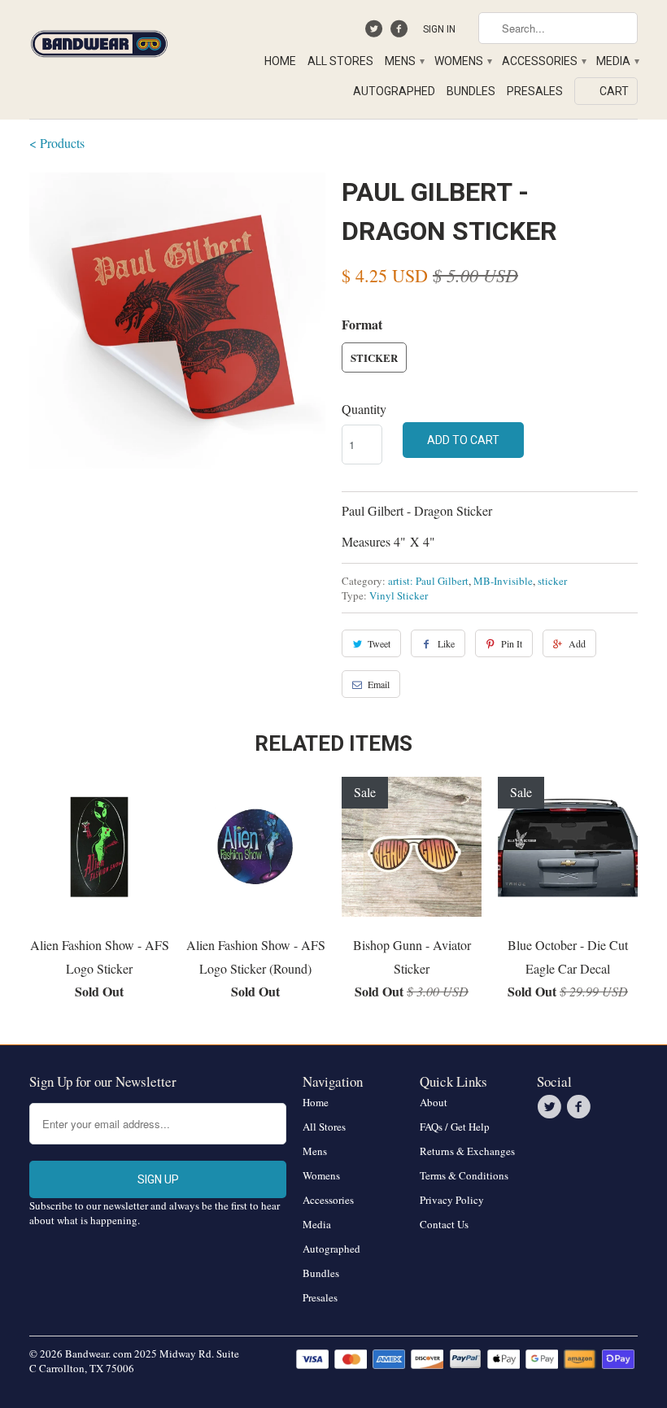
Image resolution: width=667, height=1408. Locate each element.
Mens (404, 61)
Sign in (439, 29)
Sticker (374, 357)
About (433, 1102)
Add (577, 643)
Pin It (511, 643)
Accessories (543, 61)
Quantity (364, 408)
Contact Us (444, 1224)
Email (379, 684)
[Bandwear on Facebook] (401, 33)
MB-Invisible (503, 580)
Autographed (394, 91)
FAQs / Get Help (455, 1126)
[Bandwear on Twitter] (376, 33)
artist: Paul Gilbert (428, 580)
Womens (462, 61)
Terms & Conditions (464, 1175)
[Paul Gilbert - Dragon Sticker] (177, 320)
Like (446, 643)
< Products (57, 142)
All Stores (340, 61)
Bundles (471, 91)
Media (617, 61)
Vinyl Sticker (398, 595)
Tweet (379, 643)
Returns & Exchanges (467, 1151)
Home (280, 61)
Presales (535, 91)
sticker (552, 580)
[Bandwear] (99, 40)
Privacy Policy (452, 1199)
